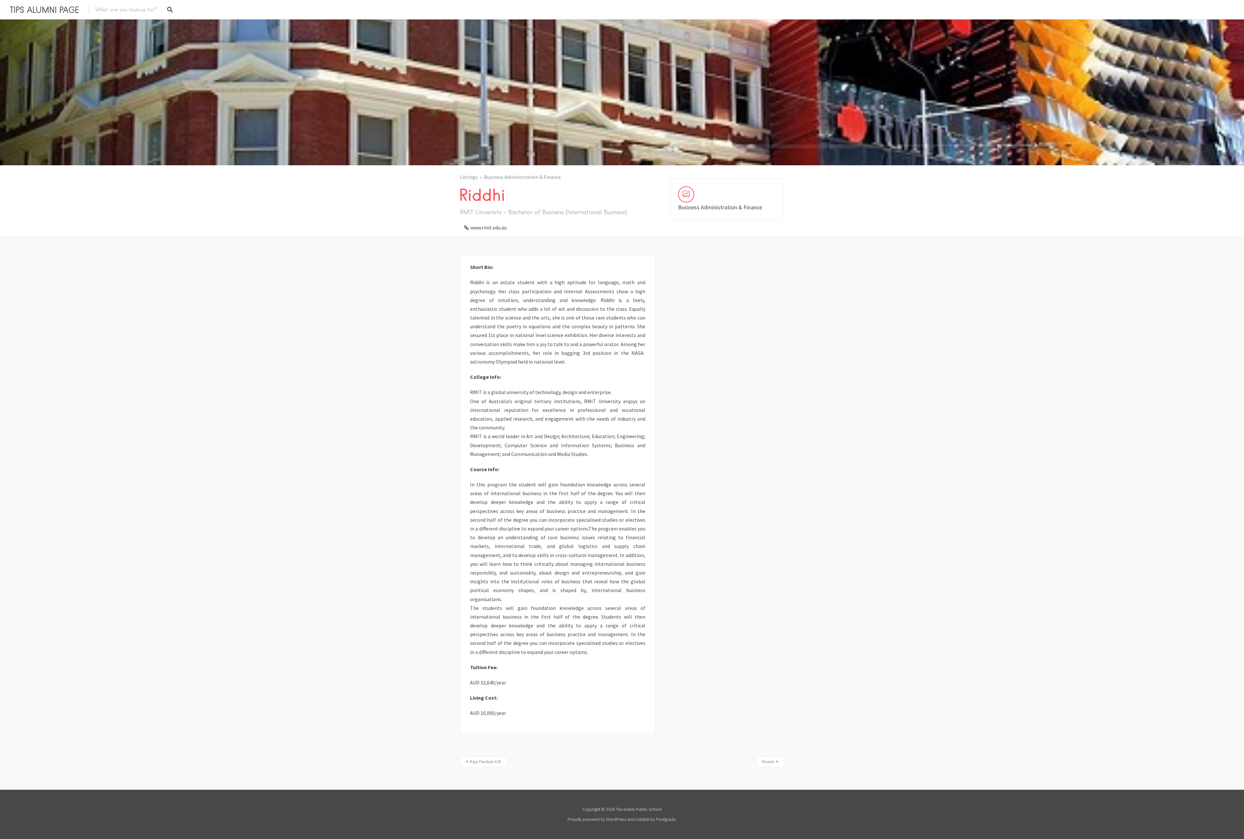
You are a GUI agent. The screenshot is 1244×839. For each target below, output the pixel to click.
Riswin (768, 761)
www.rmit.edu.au (488, 227)
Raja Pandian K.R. (486, 761)
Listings (469, 177)
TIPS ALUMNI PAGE (44, 10)
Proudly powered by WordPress (597, 819)
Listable (642, 819)
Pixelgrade (665, 819)
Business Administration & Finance (522, 177)
